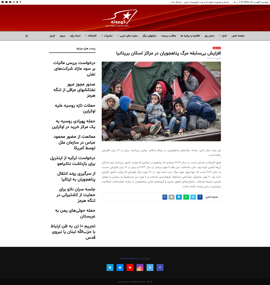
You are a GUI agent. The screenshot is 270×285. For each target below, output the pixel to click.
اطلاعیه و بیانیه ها (190, 36)
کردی (52, 36)
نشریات (108, 36)
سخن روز (209, 36)
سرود (62, 36)
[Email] (120, 267)
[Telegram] (110, 267)
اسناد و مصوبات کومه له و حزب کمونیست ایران (206, 2)
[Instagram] (140, 267)
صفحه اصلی (238, 36)
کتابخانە (92, 36)
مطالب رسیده (168, 36)
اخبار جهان (216, 48)
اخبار (224, 36)
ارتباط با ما (176, 2)
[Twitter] (150, 267)
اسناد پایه (75, 36)
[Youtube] (130, 267)
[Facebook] (160, 267)
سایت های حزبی (129, 36)
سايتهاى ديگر (149, 36)
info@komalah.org (129, 258)
